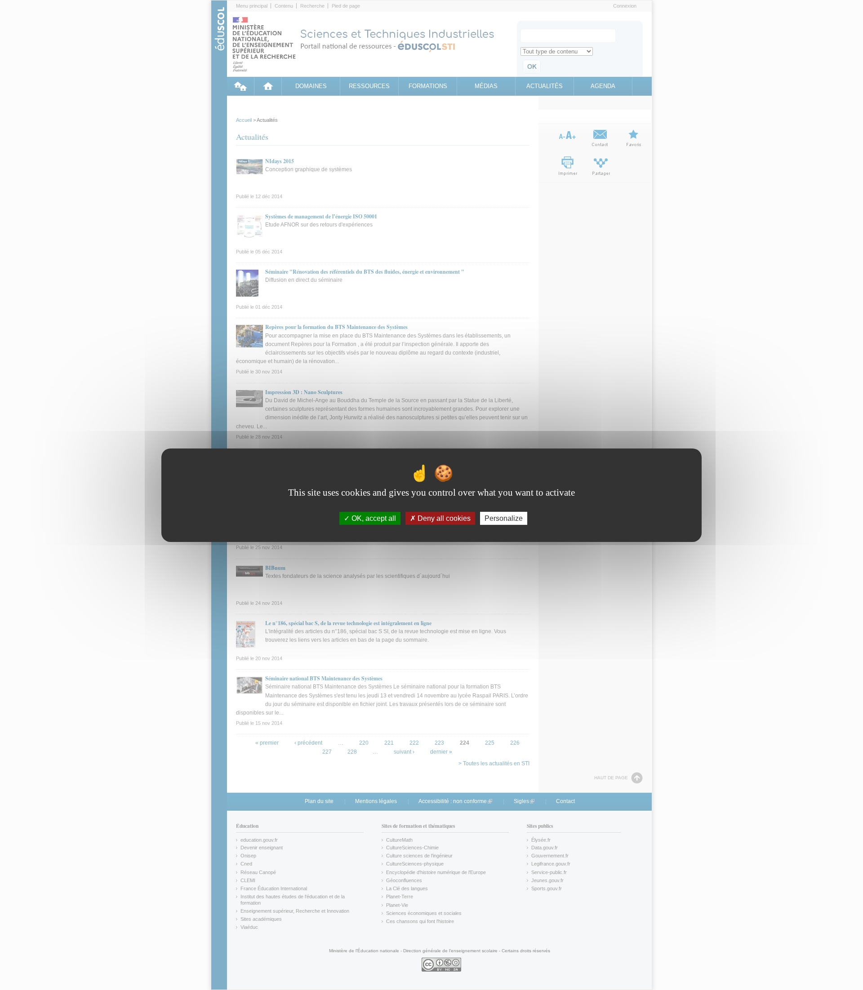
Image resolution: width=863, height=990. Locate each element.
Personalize (504, 518)
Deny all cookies (443, 518)
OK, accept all (373, 518)
